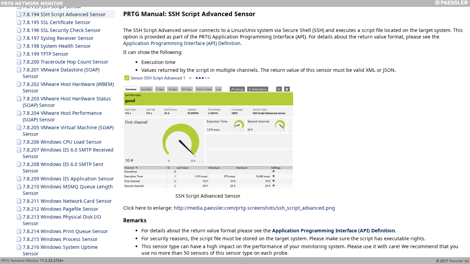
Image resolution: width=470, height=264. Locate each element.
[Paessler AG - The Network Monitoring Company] (451, 3)
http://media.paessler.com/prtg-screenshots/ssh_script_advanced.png (254, 208)
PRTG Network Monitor (20, 260)
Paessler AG (459, 260)
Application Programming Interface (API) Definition (182, 43)
